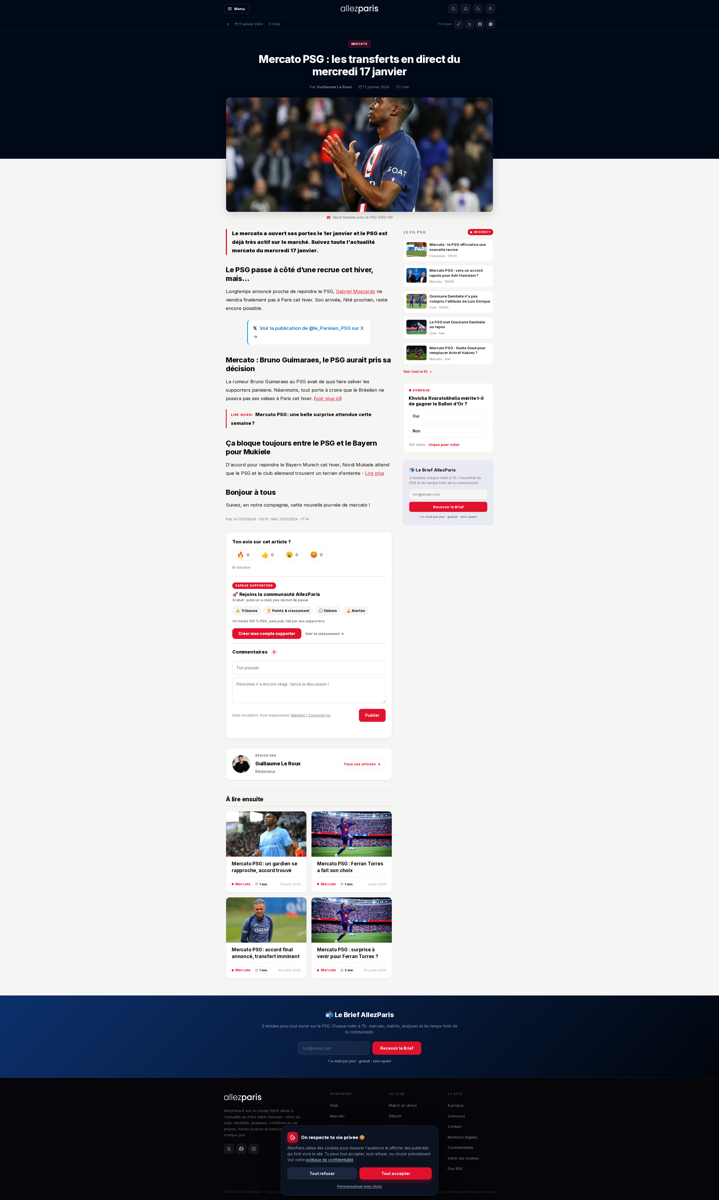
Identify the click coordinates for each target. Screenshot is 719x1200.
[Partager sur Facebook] (479, 24)
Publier (372, 715)
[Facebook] (241, 1149)
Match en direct (403, 1105)
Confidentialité (460, 1147)
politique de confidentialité (329, 1160)
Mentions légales (462, 1137)
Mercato (359, 44)
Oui (416, 416)
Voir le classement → (324, 633)
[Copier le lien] (458, 24)
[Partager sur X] (469, 24)
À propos (456, 1105)
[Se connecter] (490, 8)
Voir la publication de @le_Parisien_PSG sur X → (308, 332)
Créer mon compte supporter (266, 633)
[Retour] (228, 24)
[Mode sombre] (478, 8)
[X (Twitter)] (229, 1149)
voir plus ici (328, 398)
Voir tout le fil (415, 371)
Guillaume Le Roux (278, 763)
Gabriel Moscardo (355, 291)
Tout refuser (322, 1173)
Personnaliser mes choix (359, 1186)
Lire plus (374, 473)
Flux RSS (455, 1168)
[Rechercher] (453, 8)
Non (416, 431)
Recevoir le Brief (448, 507)
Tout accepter (395, 1173)
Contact (455, 1126)
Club (334, 1105)
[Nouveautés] (465, 8)
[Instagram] (254, 1149)
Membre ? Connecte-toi (311, 715)
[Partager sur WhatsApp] (490, 24)
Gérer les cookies (463, 1158)
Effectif (395, 1116)
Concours (456, 1116)
